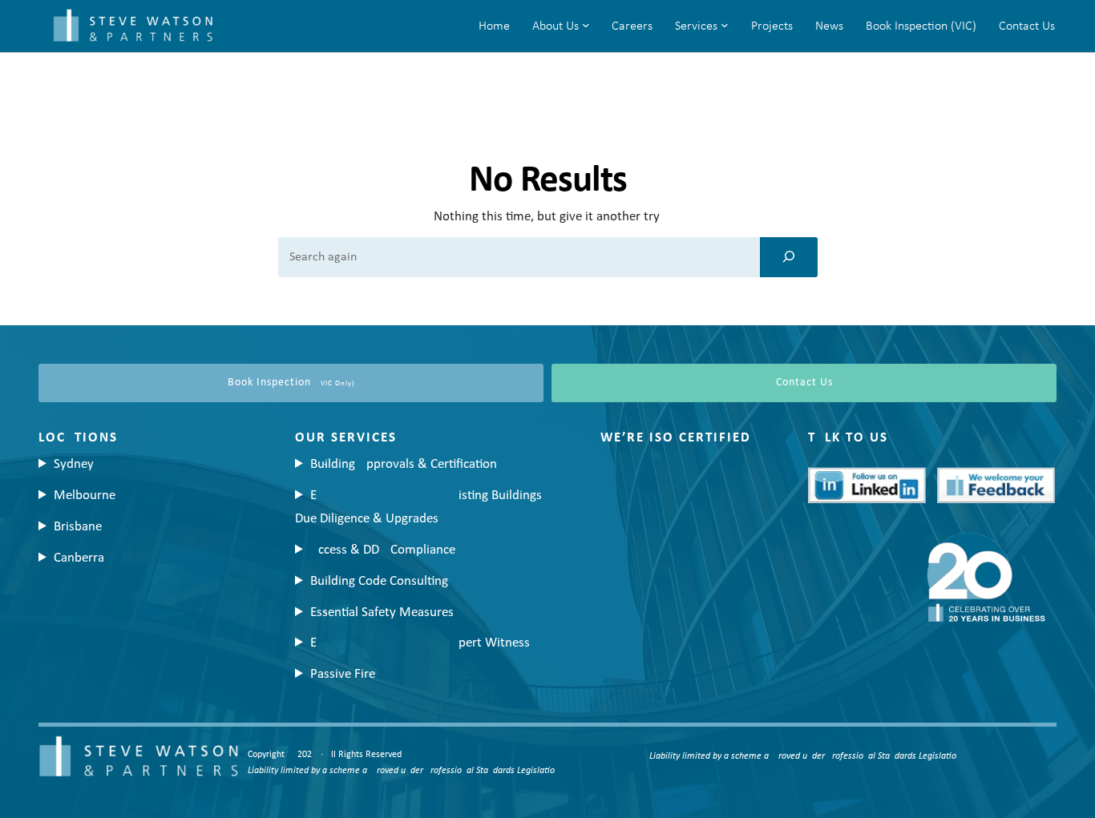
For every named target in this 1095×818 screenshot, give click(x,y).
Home (494, 26)
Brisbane (78, 527)
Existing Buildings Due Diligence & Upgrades (418, 507)
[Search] (789, 257)
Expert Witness (420, 643)
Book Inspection (291, 383)
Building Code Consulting (379, 581)
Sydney (74, 464)
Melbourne (84, 495)
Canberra (79, 558)
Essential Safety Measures (382, 612)
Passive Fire (342, 674)
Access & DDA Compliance (382, 550)
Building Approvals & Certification (403, 464)
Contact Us (804, 383)
